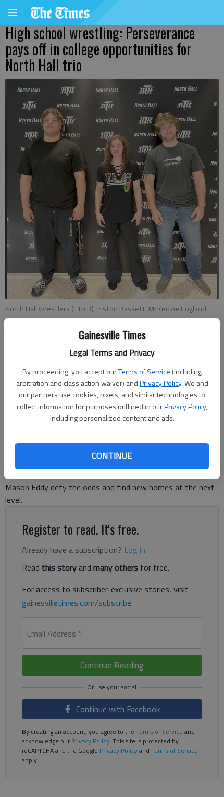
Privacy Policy (160, 382)
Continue (112, 455)
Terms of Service (144, 371)
